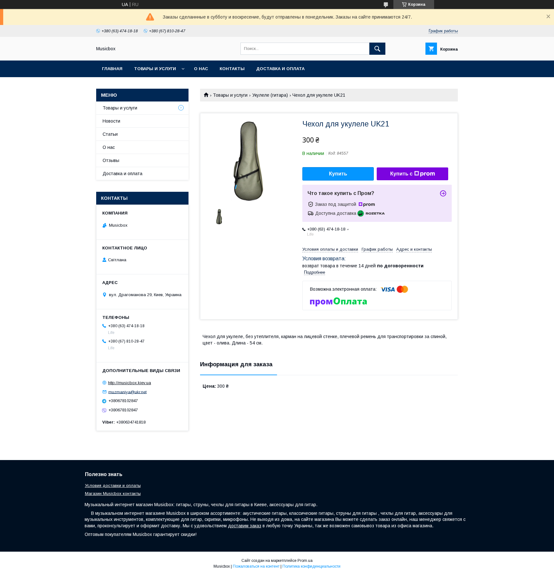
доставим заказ (244, 525)
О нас (201, 68)
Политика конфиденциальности (311, 566)
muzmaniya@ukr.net (127, 391)
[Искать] (377, 49)
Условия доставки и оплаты (113, 485)
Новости (111, 121)
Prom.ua (305, 560)
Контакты (232, 68)
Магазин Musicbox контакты (113, 493)
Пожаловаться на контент (256, 566)
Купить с (401, 173)
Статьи (110, 134)
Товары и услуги (155, 68)
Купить (338, 173)
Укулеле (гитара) (270, 95)
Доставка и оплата (280, 68)
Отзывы (111, 160)
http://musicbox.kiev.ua (129, 382)
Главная (112, 68)
